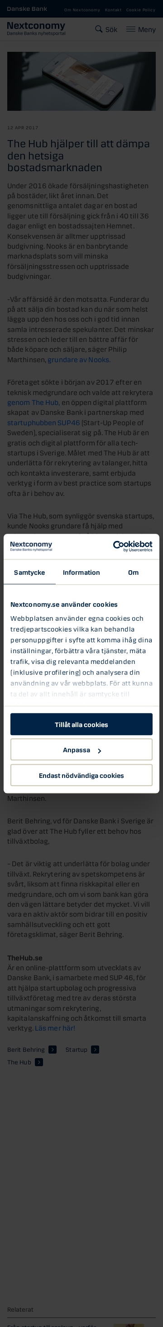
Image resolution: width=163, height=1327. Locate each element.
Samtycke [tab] (29, 571)
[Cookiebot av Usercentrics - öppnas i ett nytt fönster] (115, 546)
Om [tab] (133, 571)
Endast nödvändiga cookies (81, 774)
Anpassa (76, 749)
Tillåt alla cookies (81, 723)
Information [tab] (81, 571)
